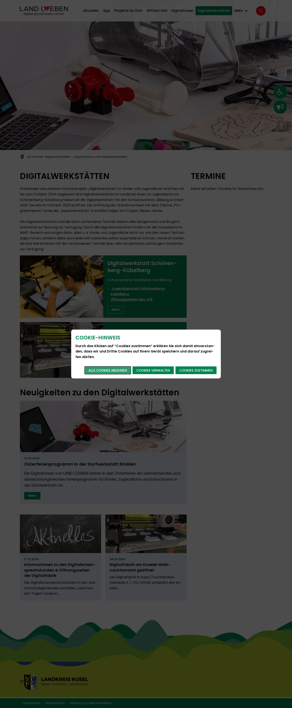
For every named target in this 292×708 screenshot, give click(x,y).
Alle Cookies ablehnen (107, 370)
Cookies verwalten (153, 370)
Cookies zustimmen (196, 370)
